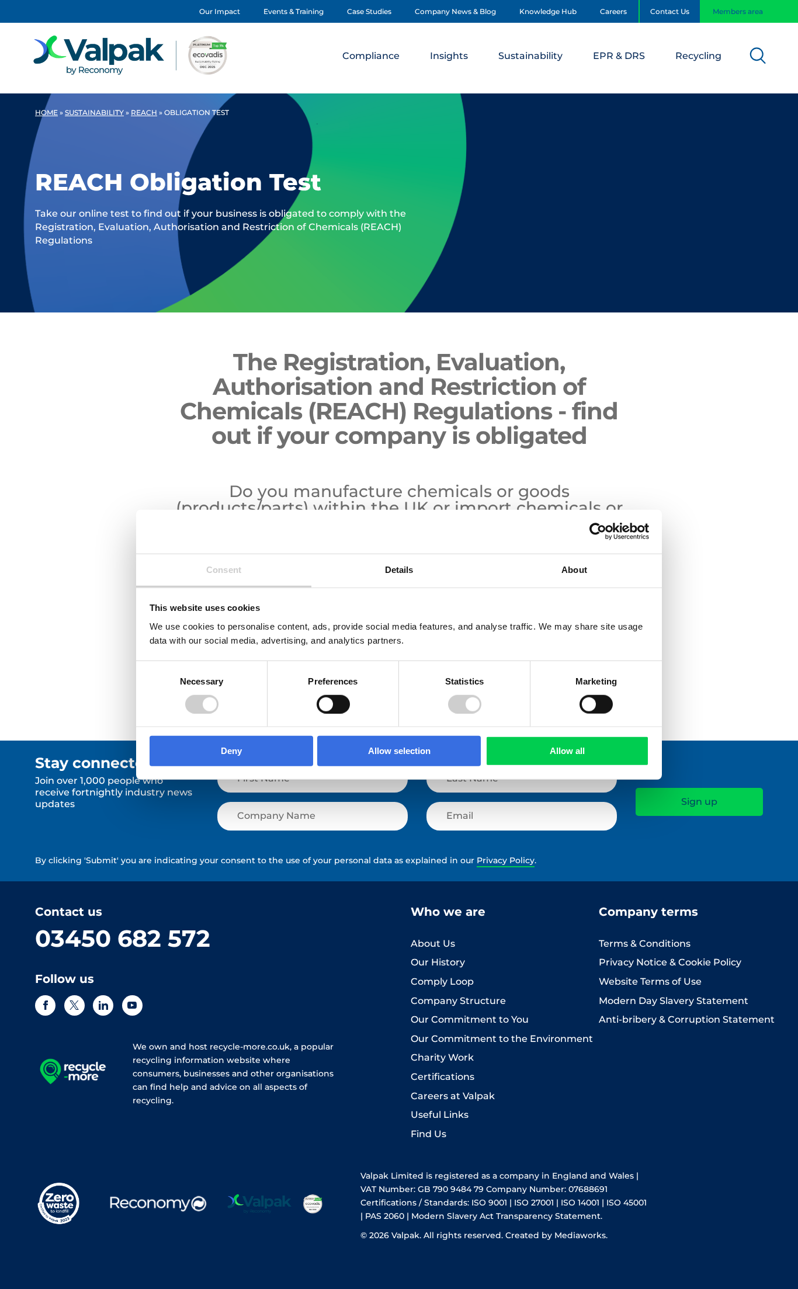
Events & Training (293, 11)
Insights (449, 56)
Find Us (428, 1133)
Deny (231, 751)
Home (46, 112)
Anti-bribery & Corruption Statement (687, 1019)
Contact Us (669, 11)
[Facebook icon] (45, 1005)
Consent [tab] (223, 569)
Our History (438, 962)
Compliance (371, 56)
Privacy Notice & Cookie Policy (670, 962)
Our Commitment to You (470, 1019)
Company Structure (458, 1000)
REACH (144, 112)
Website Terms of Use (650, 981)
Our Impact (219, 11)
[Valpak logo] (130, 55)
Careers (613, 11)
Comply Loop (442, 981)
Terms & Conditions (645, 943)
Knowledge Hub (548, 11)
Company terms (648, 912)
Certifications (442, 1076)
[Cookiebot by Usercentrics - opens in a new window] (598, 531)
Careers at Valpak (453, 1096)
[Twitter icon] (74, 1005)
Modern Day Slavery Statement (673, 1000)
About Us (433, 943)
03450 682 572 (122, 938)
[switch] (333, 704)
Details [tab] (399, 569)
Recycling (698, 56)
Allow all (567, 751)
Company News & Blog (455, 11)
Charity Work (442, 1057)
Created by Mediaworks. (556, 1235)
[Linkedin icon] (103, 1005)
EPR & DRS (619, 56)
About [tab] (574, 569)
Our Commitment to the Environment (502, 1038)
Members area (738, 11)
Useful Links (440, 1114)
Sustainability (530, 56)
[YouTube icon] (132, 1005)
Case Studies (369, 11)
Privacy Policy (506, 860)
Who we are (448, 912)
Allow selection (399, 751)
